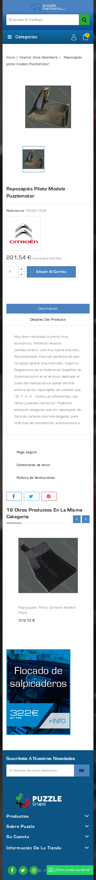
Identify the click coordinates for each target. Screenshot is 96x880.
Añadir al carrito (51, 272)
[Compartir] (14, 496)
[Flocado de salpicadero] (38, 692)
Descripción (48, 308)
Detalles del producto (48, 319)
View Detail (69, 530)
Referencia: (15, 211)
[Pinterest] (49, 496)
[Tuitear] (31, 496)
